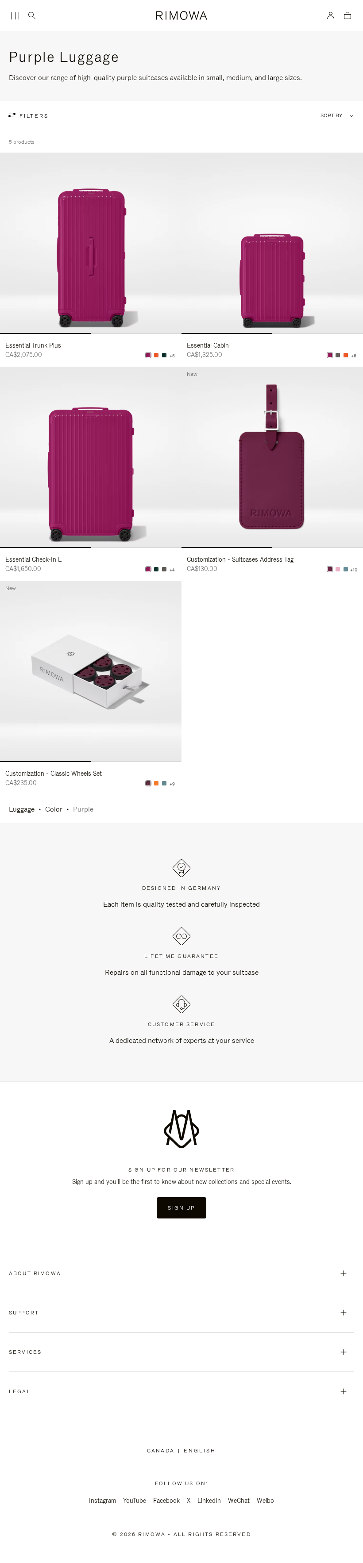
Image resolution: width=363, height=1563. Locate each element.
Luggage (22, 809)
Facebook (166, 1501)
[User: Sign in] (331, 15)
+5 (172, 356)
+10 (353, 570)
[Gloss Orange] (156, 355)
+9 (172, 784)
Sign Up (181, 1207)
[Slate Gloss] (338, 355)
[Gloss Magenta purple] (148, 355)
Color (53, 809)
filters (33, 115)
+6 (353, 356)
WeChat (239, 1500)
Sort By (331, 115)
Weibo (265, 1501)
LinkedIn (209, 1501)
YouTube (134, 1501)
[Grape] (330, 569)
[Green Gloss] (164, 355)
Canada (162, 1451)
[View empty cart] (347, 16)
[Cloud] (346, 569)
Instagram (102, 1501)
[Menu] (15, 16)
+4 (172, 570)
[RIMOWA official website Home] (181, 15)
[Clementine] (156, 783)
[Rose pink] (338, 569)
